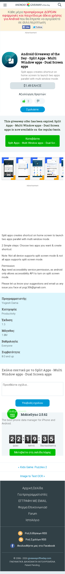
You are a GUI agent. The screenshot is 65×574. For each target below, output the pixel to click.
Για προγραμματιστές (32, 494)
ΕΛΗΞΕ (32, 85)
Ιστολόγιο (32, 520)
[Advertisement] (32, 42)
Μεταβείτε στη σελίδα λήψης (32, 452)
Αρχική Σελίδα (32, 488)
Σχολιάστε (32, 109)
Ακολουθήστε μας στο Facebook (36, 545)
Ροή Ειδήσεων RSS (36, 533)
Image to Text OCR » (32, 476)
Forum (32, 513)
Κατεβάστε (34, 140)
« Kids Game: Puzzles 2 (32, 467)
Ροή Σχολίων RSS (36, 539)
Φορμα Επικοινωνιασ (32, 507)
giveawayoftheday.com (39, 558)
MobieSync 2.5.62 (34, 414)
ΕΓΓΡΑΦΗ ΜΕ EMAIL (32, 501)
